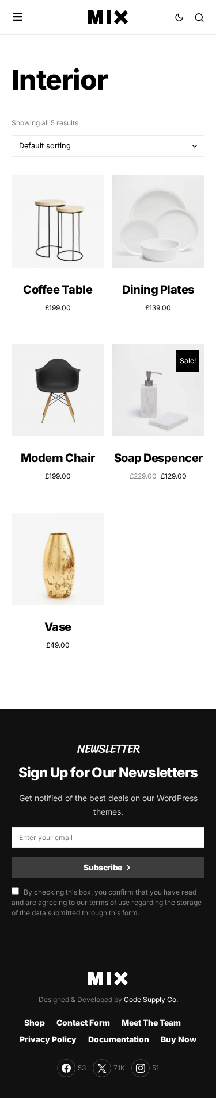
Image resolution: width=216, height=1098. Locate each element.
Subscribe (103, 867)
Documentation (118, 1039)
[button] (18, 17)
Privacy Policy (48, 1039)
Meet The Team (151, 1022)
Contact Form (83, 1022)
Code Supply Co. (151, 999)
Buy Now (178, 1039)
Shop (34, 1022)
